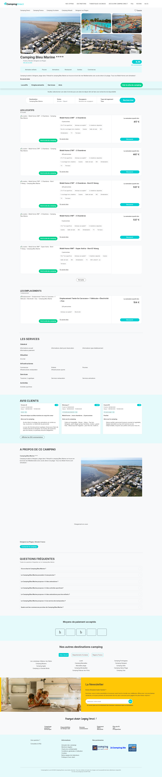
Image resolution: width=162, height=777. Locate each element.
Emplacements (38, 85)
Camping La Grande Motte (41, 668)
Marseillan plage (81, 665)
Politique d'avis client (68, 757)
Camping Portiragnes (121, 661)
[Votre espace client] (152, 4)
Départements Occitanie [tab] (80, 655)
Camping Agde (41, 666)
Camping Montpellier (81, 668)
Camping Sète (120, 665)
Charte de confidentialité (69, 749)
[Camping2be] (118, 748)
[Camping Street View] (100, 747)
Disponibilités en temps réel (65, 728)
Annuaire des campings (69, 745)
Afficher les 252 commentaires (32, 437)
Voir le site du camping (131, 85)
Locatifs (24, 85)
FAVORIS (139, 4)
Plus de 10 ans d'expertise (117, 728)
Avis (60, 85)
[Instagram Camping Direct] (32, 748)
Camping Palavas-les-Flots (81, 670)
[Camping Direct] (14, 4)
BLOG (146, 4)
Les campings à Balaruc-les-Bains (41, 661)
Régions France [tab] (97, 655)
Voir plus (81, 280)
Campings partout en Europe (47, 728)
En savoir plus (25, 79)
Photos (133, 52)
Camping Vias (121, 670)
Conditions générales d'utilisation (72, 751)
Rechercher (128, 100)
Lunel (81, 661)
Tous (102, 101)
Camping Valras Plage (121, 668)
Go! (130, 701)
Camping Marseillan (81, 663)
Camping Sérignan (121, 663)
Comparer (29, 51)
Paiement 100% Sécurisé (100, 728)
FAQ (132, 4)
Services (51, 85)
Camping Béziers (41, 663)
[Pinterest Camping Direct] (34, 748)
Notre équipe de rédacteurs (70, 755)
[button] (157, 4)
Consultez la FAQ (36, 744)
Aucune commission (83, 728)
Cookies (64, 753)
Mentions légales (67, 747)
